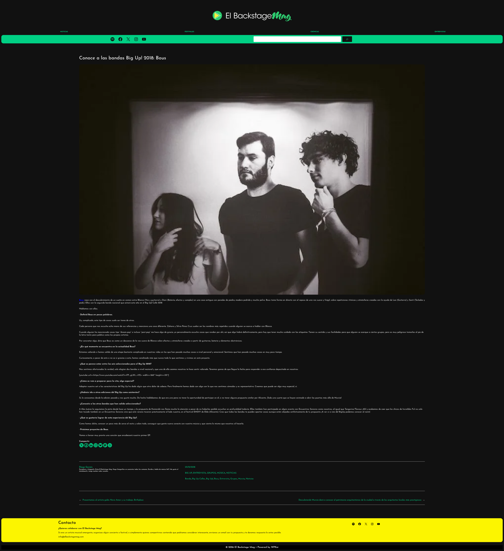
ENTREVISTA (199, 473)
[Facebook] (86, 445)
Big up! (209, 479)
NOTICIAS (231, 473)
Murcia (241, 479)
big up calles (198, 479)
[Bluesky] (100, 445)
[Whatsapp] (110, 445)
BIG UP (188, 473)
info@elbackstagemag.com (71, 537)
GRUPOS (211, 473)
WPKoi (274, 547)
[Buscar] (347, 39)
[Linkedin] (91, 445)
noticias (250, 479)
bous (216, 479)
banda (188, 479)
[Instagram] (96, 445)
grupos (233, 479)
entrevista (224, 479)
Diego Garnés (86, 467)
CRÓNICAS (315, 32)
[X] (81, 445)
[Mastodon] (105, 445)
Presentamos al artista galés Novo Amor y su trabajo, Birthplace (113, 500)
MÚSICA (221, 473)
